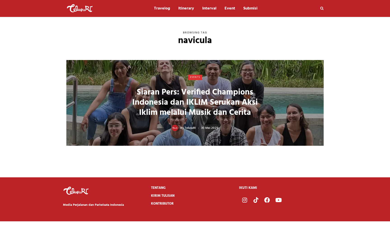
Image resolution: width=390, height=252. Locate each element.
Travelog (162, 8)
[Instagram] (244, 200)
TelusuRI (190, 128)
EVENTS (195, 77)
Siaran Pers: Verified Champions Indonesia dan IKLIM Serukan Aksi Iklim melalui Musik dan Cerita (195, 102)
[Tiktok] (256, 200)
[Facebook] (267, 200)
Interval (209, 8)
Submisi (250, 8)
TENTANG (158, 188)
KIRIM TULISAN (162, 196)
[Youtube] (278, 200)
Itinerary (186, 8)
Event (230, 8)
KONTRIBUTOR (162, 203)
